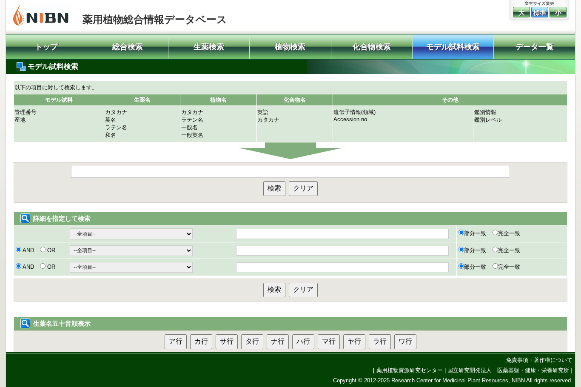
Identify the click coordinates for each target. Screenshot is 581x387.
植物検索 (290, 47)
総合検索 (127, 47)
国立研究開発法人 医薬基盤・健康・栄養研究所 (508, 370)
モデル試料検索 (453, 47)
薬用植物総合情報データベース (155, 19)
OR (50, 250)
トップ (46, 47)
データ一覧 (534, 47)
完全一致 (509, 233)
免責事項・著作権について (539, 360)
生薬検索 (209, 47)
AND (28, 250)
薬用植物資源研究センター (409, 370)
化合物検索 (372, 47)
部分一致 (475, 233)
